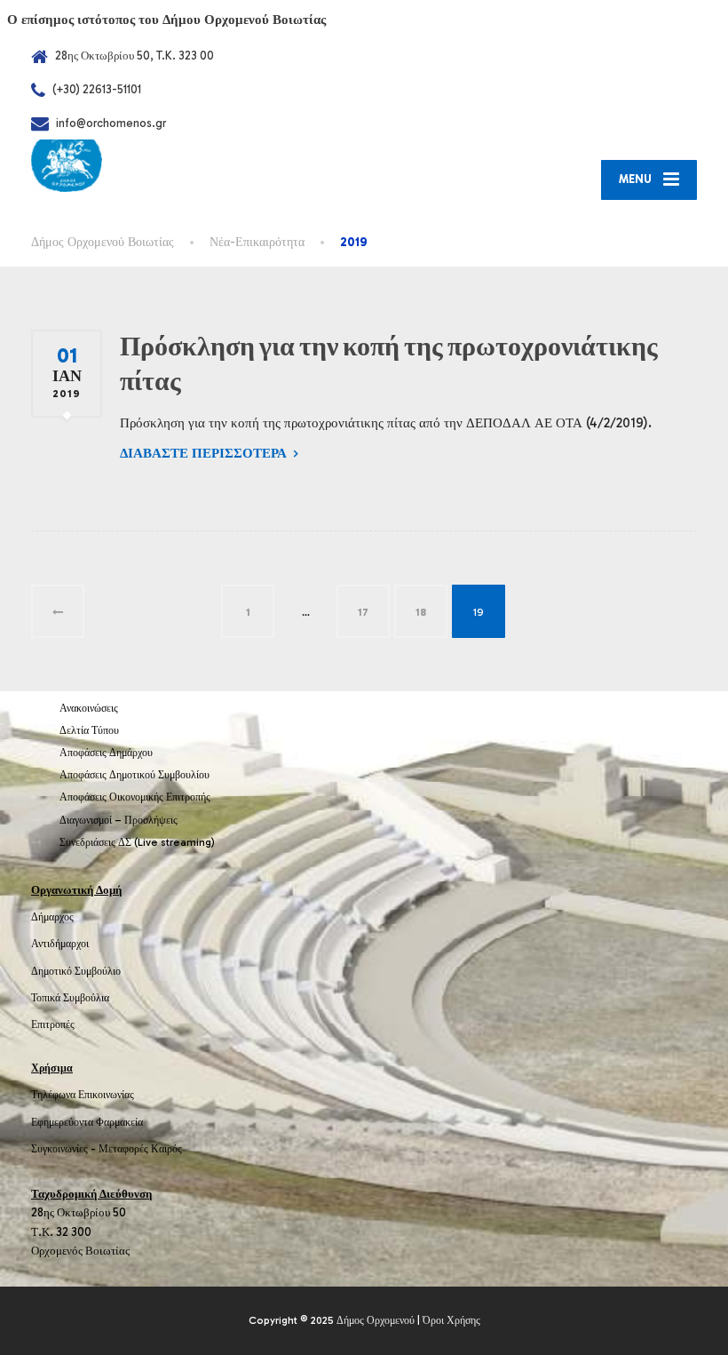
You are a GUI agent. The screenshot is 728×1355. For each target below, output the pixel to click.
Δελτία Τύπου (89, 730)
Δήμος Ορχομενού (375, 1320)
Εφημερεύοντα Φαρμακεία (87, 1122)
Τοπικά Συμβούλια (70, 998)
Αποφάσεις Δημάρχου (106, 752)
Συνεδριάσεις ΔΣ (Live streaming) (137, 842)
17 (363, 612)
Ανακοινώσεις (88, 708)
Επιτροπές (53, 1024)
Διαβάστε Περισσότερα (203, 453)
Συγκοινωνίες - (65, 1149)
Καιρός (166, 1149)
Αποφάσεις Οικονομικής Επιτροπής (134, 797)
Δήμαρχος (52, 917)
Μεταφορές (123, 1149)
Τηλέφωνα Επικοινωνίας (82, 1094)
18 (420, 612)
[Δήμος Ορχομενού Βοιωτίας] (66, 165)
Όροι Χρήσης (451, 1320)
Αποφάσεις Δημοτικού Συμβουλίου (134, 775)
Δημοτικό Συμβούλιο (76, 971)
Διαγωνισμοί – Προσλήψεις (118, 820)
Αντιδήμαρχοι (60, 943)
